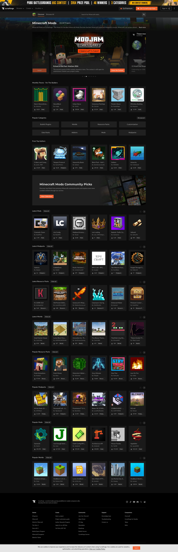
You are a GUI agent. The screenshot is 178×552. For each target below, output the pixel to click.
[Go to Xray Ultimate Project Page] (98, 368)
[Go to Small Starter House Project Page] (40, 333)
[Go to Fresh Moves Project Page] (60, 368)
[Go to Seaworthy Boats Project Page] (79, 158)
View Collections (46, 196)
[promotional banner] (89, 3)
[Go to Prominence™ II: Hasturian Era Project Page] (79, 404)
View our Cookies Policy (97, 549)
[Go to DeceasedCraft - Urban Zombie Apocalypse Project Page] (60, 404)
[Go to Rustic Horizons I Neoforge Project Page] (79, 263)
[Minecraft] (34, 14)
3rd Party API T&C (60, 528)
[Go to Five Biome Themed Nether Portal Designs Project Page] (98, 333)
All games (35, 516)
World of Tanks (36, 537)
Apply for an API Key (61, 525)
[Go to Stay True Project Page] (117, 368)
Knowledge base (106, 516)
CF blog (81, 522)
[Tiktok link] (130, 502)
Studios (38, 8)
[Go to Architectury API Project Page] (98, 439)
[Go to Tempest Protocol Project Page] (60, 158)
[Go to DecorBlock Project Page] (60, 99)
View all (46, 211)
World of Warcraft (37, 522)
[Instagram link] (127, 502)
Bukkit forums (83, 531)
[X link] (141, 502)
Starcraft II (35, 528)
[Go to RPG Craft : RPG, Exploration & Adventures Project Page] (98, 263)
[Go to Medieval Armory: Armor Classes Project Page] (79, 228)
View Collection (112, 70)
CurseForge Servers (84, 534)
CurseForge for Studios (131, 519)
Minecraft (35, 519)
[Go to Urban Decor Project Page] (79, 99)
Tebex (126, 522)
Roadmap (81, 528)
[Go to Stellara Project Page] (117, 158)
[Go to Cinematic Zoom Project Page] (40, 228)
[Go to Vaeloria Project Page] (40, 263)
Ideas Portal (82, 519)
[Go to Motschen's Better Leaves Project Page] (79, 368)
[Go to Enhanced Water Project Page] (117, 298)
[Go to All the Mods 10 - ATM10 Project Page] (40, 404)
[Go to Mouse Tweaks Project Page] (117, 439)
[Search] (144, 14)
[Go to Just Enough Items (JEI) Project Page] (60, 439)
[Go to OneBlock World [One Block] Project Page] (137, 474)
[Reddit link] (145, 502)
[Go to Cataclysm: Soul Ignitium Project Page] (98, 298)
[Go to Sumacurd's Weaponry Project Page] (79, 298)
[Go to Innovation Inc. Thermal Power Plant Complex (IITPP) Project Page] (79, 333)
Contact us (105, 522)
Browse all (141, 118)
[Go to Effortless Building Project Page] (137, 99)
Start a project (59, 516)
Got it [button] (136, 548)
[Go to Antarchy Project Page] (137, 158)
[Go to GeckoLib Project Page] (40, 439)
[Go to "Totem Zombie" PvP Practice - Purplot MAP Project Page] (137, 333)
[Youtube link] (134, 502)
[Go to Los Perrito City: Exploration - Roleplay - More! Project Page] (117, 474)
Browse (19, 8)
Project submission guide (62, 519)
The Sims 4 (35, 525)
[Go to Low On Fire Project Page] (137, 368)
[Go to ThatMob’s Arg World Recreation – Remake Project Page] (117, 333)
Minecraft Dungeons (38, 534)
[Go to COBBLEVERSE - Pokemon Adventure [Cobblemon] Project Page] (117, 404)
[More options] (174, 8)
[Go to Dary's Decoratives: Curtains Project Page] (40, 99)
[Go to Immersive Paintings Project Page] (98, 99)
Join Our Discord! (84, 516)
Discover (41, 14)
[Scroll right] (144, 211)
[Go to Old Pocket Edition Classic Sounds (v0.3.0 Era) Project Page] (60, 298)
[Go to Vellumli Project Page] (137, 228)
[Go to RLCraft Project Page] (137, 404)
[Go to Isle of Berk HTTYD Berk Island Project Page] (98, 474)
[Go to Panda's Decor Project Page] (117, 99)
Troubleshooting (106, 519)
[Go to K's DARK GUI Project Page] (40, 298)
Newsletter (82, 525)
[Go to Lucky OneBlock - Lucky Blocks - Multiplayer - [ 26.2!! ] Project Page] (79, 474)
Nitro (126, 525)
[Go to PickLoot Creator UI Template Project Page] (137, 298)
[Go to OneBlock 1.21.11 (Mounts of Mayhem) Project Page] (60, 474)
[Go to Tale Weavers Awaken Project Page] (117, 263)
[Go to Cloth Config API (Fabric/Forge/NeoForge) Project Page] (79, 439)
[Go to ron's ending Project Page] (98, 228)
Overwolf (127, 516)
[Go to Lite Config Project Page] (60, 228)
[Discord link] (137, 502)
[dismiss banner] (175, 3)
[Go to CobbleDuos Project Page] (60, 263)
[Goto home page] (8, 8)
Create (28, 8)
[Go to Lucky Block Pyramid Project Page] (60, 333)
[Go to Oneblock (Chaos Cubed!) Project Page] (40, 474)
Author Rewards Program (62, 522)
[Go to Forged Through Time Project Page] (137, 263)
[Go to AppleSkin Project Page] (137, 439)
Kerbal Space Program (38, 531)
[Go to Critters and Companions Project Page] (40, 158)
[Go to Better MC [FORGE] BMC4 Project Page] (98, 404)
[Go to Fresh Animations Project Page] (40, 368)
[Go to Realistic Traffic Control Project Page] (117, 228)
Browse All (50, 14)
